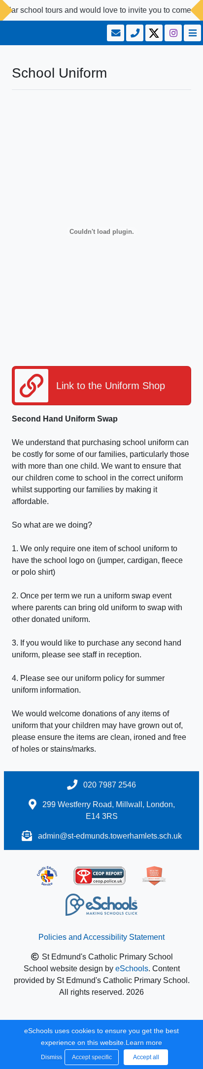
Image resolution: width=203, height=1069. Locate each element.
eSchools (131, 968)
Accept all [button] (146, 1057)
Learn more (144, 1042)
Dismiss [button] (50, 1057)
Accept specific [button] (92, 1057)
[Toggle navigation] (191, 33)
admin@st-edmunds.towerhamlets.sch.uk (110, 836)
